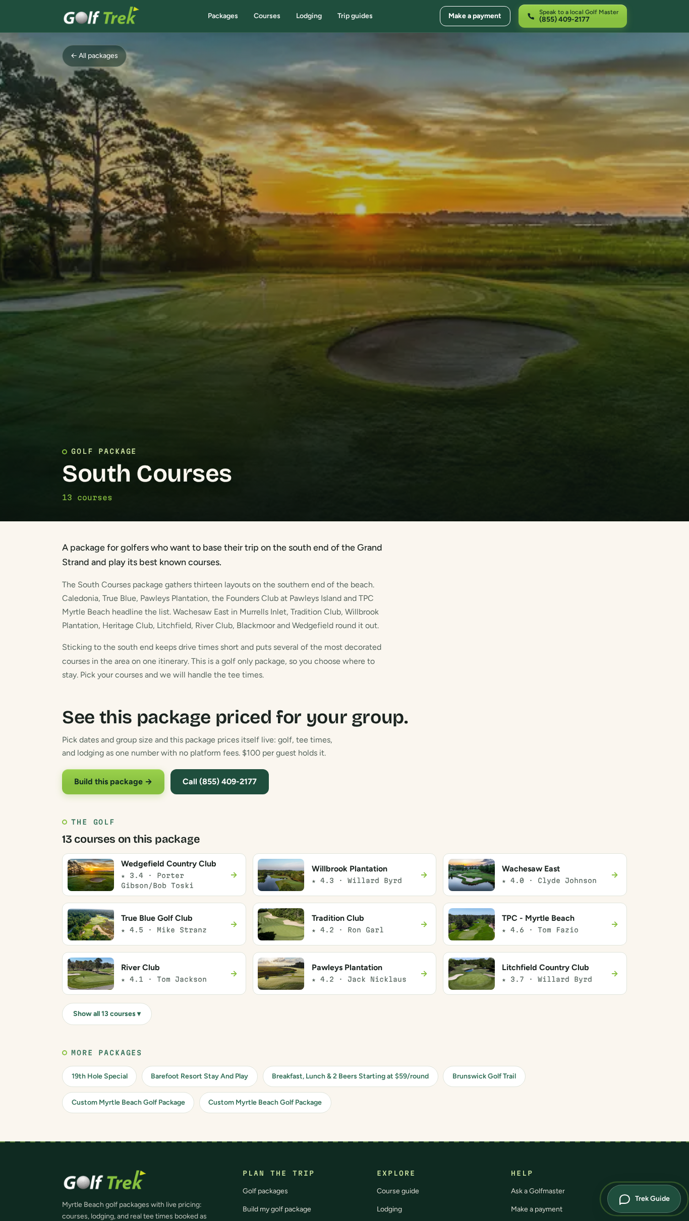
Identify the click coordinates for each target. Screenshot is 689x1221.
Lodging (309, 16)
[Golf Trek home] (101, 16)
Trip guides (355, 16)
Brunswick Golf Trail (484, 1076)
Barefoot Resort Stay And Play (199, 1076)
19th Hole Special (100, 1076)
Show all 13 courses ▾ (107, 1013)
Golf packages (265, 1191)
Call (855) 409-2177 (220, 781)
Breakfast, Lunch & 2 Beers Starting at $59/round (350, 1076)
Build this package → (113, 781)
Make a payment (474, 16)
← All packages (94, 55)
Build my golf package (277, 1209)
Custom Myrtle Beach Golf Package (128, 1102)
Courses (267, 16)
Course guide (398, 1191)
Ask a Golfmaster (538, 1191)
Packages (223, 16)
